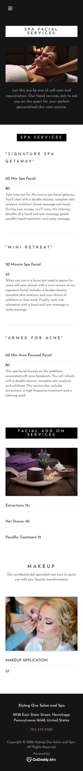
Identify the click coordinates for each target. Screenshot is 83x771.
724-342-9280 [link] (41, 730)
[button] (10, 8)
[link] (42, 759)
